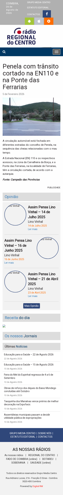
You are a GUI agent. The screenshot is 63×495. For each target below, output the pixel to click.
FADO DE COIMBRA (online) (21, 459)
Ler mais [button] (32, 229)
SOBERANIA (18, 462)
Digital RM (38, 486)
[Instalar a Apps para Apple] (39, 21)
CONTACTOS (33, 14)
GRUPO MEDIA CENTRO (23, 433)
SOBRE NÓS (44, 433)
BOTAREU (47, 459)
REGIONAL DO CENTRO (41, 455)
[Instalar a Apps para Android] (29, 21)
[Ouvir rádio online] (48, 21)
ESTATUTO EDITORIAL (38, 7)
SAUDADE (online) (40, 462)
